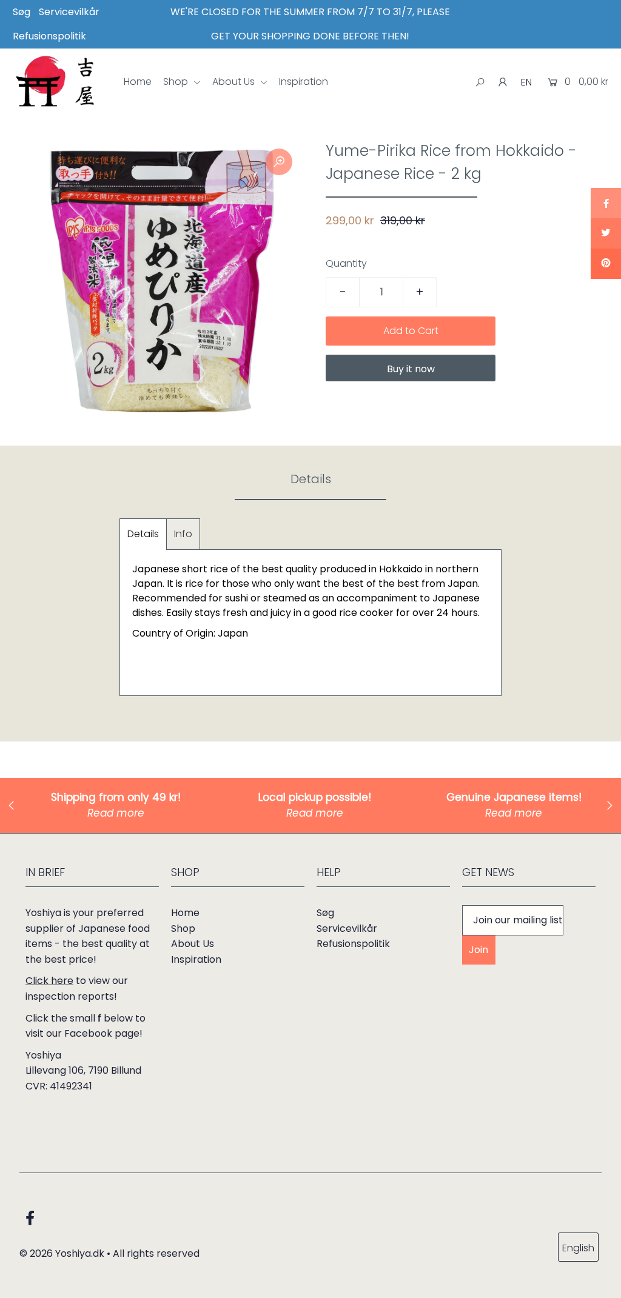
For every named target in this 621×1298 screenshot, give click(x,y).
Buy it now (411, 369)
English (578, 1248)
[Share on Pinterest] (606, 264)
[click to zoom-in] (279, 162)
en (526, 82)
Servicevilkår (69, 12)
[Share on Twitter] (606, 233)
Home (138, 82)
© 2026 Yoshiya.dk (61, 1253)
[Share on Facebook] (606, 203)
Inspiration (303, 82)
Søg (21, 12)
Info (183, 534)
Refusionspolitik (49, 36)
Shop (176, 82)
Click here (49, 981)
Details (143, 534)
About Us (234, 82)
